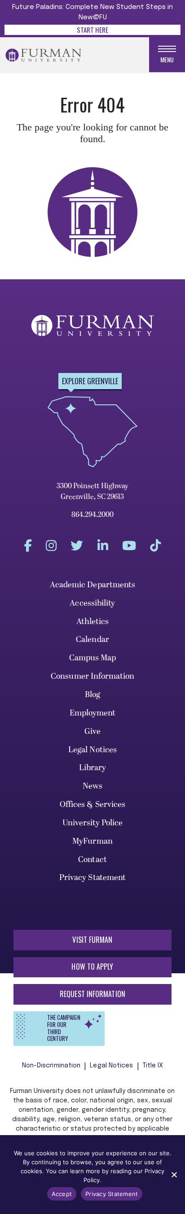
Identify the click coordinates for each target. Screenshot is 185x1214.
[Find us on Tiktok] (155, 545)
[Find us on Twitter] (76, 545)
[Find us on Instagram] (51, 545)
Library (92, 768)
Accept (62, 1193)
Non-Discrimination (51, 1065)
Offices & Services (93, 804)
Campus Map (92, 658)
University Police (92, 823)
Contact (92, 860)
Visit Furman (92, 939)
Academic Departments (93, 585)
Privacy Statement (92, 877)
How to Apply (92, 966)
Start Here (92, 30)
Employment (93, 713)
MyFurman (92, 841)
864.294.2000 (92, 514)
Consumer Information (92, 676)
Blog (92, 695)
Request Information (92, 994)
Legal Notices (92, 750)
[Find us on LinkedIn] (102, 545)
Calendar (92, 639)
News (92, 786)
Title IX (153, 1065)
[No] (173, 1174)
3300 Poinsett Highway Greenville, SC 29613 (92, 491)
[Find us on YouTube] (129, 545)
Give (92, 731)
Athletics (92, 622)
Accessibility (92, 603)
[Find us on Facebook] (28, 545)
